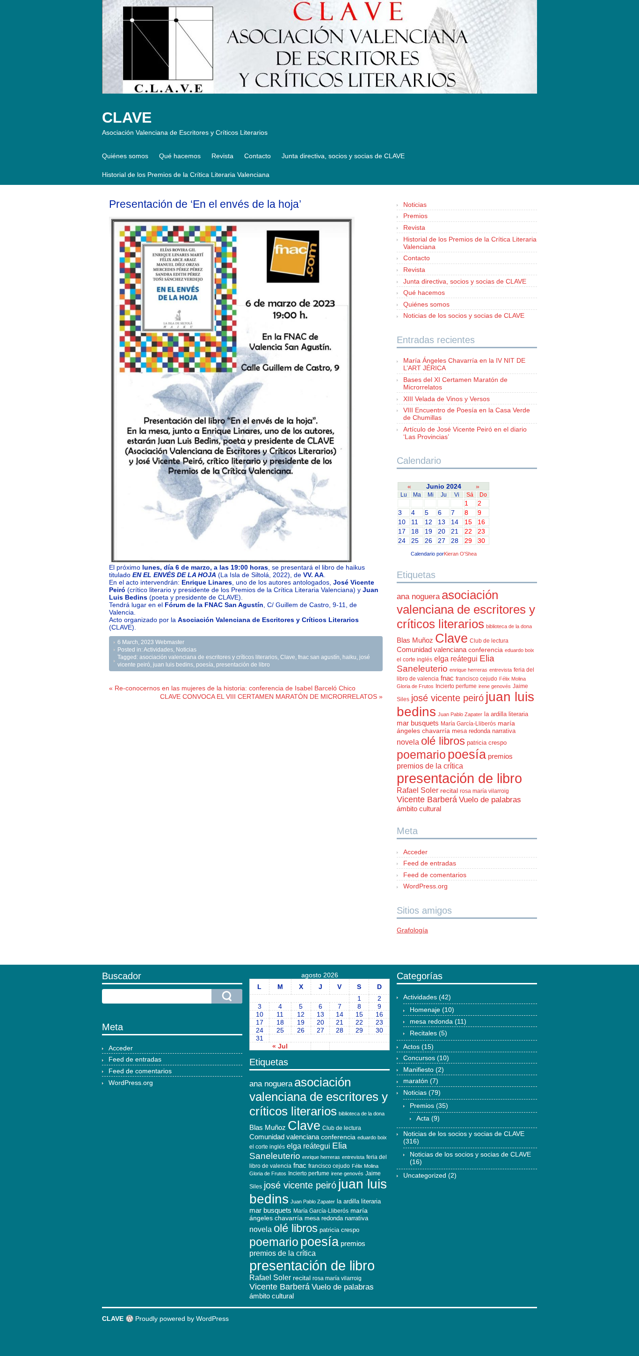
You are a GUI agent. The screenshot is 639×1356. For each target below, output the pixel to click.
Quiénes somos (125, 156)
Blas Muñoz (415, 640)
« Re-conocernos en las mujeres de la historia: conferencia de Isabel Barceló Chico (232, 688)
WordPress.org (425, 886)
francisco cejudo (476, 678)
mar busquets (418, 723)
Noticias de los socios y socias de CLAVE (463, 315)
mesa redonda (471, 730)
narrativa (504, 730)
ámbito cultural (419, 809)
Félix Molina (512, 679)
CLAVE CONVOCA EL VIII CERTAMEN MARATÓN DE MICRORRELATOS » (271, 696)
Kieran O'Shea (460, 554)
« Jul (280, 1046)
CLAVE (127, 117)
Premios (415, 216)
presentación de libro (243, 664)
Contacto (257, 156)
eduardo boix (519, 650)
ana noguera (418, 596)
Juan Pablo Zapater (460, 714)
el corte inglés (414, 659)
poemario (421, 754)
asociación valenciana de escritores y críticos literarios (208, 657)
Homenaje (425, 1009)
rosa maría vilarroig (484, 791)
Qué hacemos (180, 156)
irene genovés (495, 686)
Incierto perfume (456, 686)
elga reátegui (456, 659)
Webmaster (169, 642)
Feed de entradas (429, 863)
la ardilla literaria (506, 714)
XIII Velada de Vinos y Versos (446, 399)
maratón (415, 1081)
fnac (447, 678)
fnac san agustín (319, 657)
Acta (422, 1118)
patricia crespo (487, 742)
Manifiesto (418, 1069)
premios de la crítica (430, 766)
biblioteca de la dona (509, 626)
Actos (411, 1046)
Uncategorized (424, 1175)
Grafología (412, 930)
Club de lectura (489, 641)
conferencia (485, 649)
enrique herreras (468, 670)
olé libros (443, 740)
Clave (287, 657)
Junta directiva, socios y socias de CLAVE (343, 156)
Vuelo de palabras (490, 799)
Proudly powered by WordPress (182, 1318)
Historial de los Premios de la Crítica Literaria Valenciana (185, 174)
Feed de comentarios (434, 875)
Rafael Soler (417, 790)
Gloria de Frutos (415, 686)
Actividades (158, 649)
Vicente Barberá (427, 799)
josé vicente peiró (447, 698)
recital (449, 790)
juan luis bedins (173, 664)
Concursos (419, 1058)
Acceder (415, 852)
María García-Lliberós (468, 723)
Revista (222, 156)
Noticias (186, 649)
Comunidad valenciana (431, 649)
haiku (349, 657)
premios (500, 756)
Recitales (423, 1033)
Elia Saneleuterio (445, 663)
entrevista (500, 670)
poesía (204, 664)
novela (408, 742)
